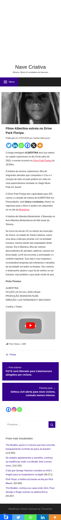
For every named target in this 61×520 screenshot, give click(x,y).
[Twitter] (9, 145)
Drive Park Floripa (42, 160)
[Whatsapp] (21, 145)
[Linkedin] (15, 145)
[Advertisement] (30, 30)
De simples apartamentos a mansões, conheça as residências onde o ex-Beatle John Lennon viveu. (29, 462)
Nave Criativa (30, 67)
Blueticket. (24, 209)
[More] (40, 145)
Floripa (13, 354)
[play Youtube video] (30, 325)
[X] (34, 145)
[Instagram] (13, 409)
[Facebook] (27, 145)
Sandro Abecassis (41, 138)
